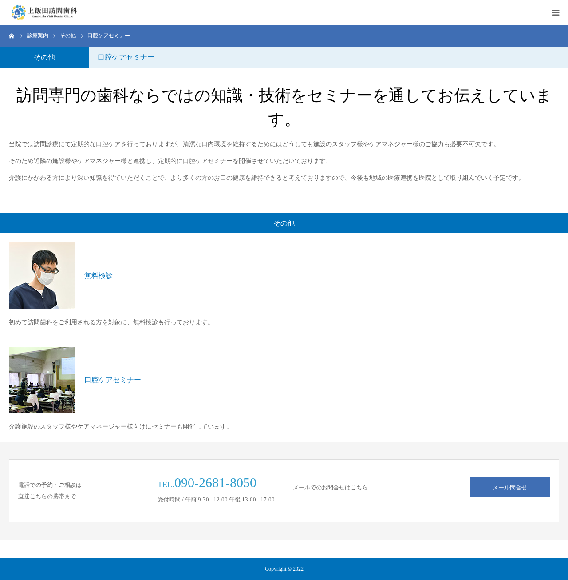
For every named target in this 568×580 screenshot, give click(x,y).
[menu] (555, 12)
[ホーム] (12, 36)
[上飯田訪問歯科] (44, 12)
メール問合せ (510, 487)
